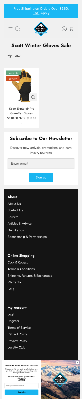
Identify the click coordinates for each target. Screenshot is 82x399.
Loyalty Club (16, 347)
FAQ (11, 289)
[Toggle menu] (10, 28)
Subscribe (21, 392)
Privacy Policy (17, 341)
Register (13, 321)
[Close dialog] (77, 362)
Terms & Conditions (21, 269)
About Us (14, 204)
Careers (13, 217)
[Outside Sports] (41, 28)
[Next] (72, 11)
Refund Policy (17, 334)
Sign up (41, 177)
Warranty (14, 282)
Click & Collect (18, 262)
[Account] (62, 28)
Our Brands (16, 230)
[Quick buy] (33, 97)
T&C (43, 14)
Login (11, 314)
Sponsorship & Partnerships (27, 237)
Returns (32, 14)
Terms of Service (19, 328)
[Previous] (10, 11)
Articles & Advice (20, 223)
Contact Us (15, 210)
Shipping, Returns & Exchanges (30, 276)
